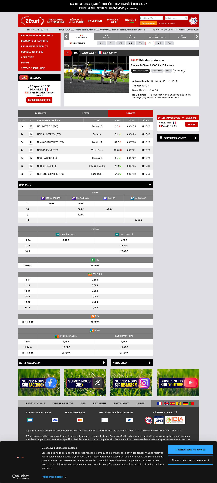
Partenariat (121, 403)
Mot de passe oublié (167, 23)
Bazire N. (97, 134)
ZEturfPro (179, 71)
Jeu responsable (35, 403)
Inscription (95, 21)
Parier (191, 124)
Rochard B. (97, 126)
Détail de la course (140, 71)
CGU (83, 403)
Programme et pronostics (55, 20)
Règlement (99, 403)
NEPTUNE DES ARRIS (48, 174)
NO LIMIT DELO (45, 126)
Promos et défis (113, 20)
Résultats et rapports (76, 20)
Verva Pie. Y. (97, 150)
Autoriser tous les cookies (190, 449)
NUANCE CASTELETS (48, 142)
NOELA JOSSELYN (46, 134)
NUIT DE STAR (44, 166)
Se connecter (148, 23)
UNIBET (140, 403)
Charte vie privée (63, 403)
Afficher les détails (52, 476)
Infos (168, 71)
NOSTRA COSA (44, 158)
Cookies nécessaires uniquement (190, 460)
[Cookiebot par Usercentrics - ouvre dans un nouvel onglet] (20, 476)
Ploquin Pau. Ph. (97, 166)
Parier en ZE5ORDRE (39, 100)
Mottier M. (97, 142)
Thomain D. (97, 158)
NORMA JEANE (45, 150)
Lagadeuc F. (97, 174)
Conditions (157, 71)
